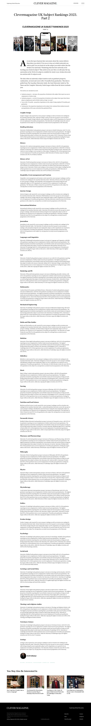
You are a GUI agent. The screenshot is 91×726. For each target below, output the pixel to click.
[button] (75, 3)
